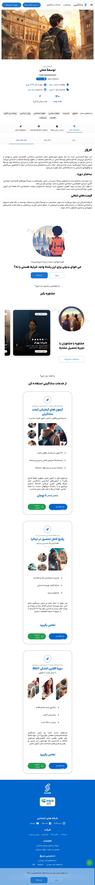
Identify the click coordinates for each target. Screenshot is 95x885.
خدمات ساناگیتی (53, 5)
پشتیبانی (45, 834)
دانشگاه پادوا (53, 79)
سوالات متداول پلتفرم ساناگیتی (47, 845)
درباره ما (64, 834)
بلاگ (33, 864)
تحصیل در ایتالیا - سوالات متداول (47, 849)
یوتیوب (32, 823)
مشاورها (41, 864)
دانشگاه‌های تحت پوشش (47, 860)
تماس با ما (54, 834)
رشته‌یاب (67, 5)
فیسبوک (45, 823)
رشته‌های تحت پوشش (54, 864)
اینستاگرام (57, 823)
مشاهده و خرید (60, 508)
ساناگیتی (78, 4)
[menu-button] (91, 4)
